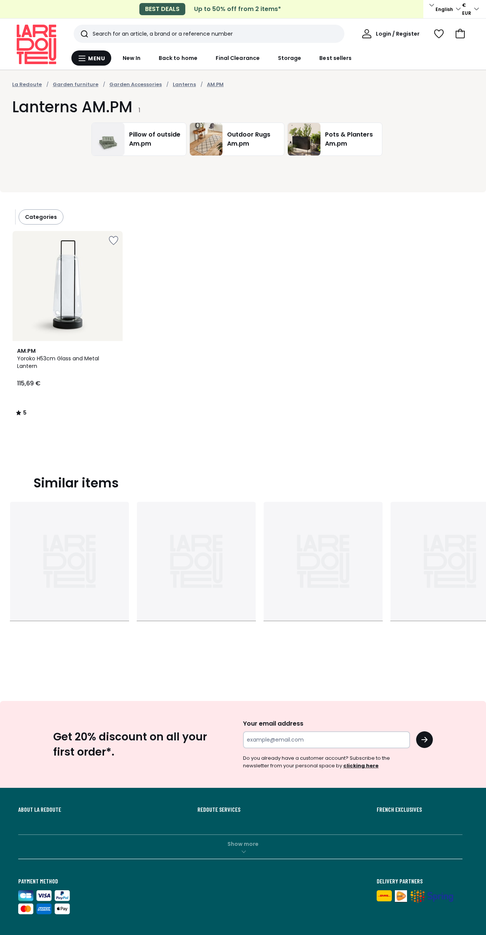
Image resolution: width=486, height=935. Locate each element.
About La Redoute (39, 809)
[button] (460, 34)
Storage (289, 58)
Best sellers (335, 58)
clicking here (361, 765)
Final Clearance (238, 58)
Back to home (178, 58)
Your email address (273, 723)
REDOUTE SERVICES (218, 809)
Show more (243, 844)
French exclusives (399, 809)
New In (131, 58)
